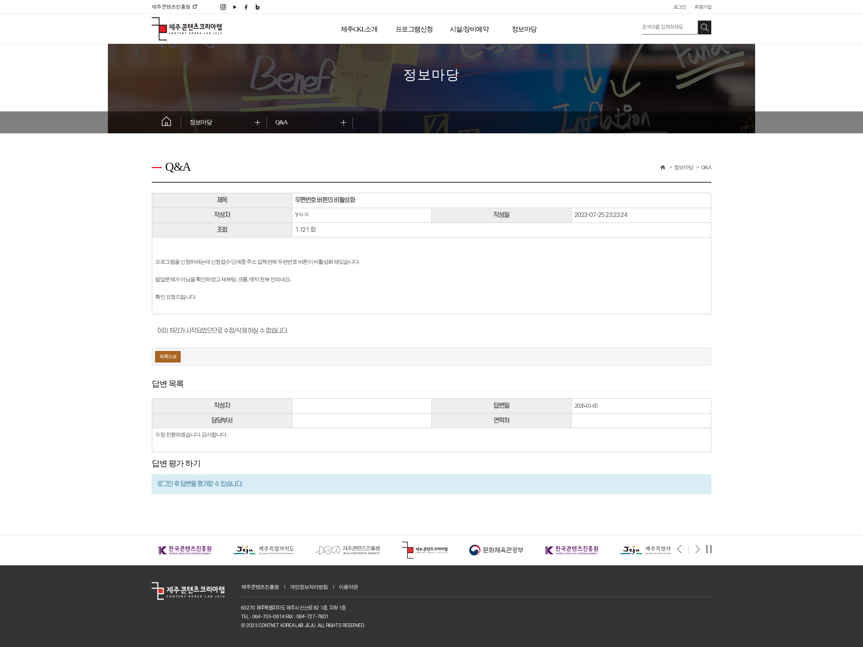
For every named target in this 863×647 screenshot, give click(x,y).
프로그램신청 (414, 29)
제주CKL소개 (359, 29)
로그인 (679, 6)
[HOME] (662, 167)
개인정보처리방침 (308, 587)
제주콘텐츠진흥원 (260, 587)
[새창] (223, 6)
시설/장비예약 (469, 29)
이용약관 (348, 587)
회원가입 (702, 6)
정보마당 (524, 29)
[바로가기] (189, 549)
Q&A (281, 122)
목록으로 (167, 356)
